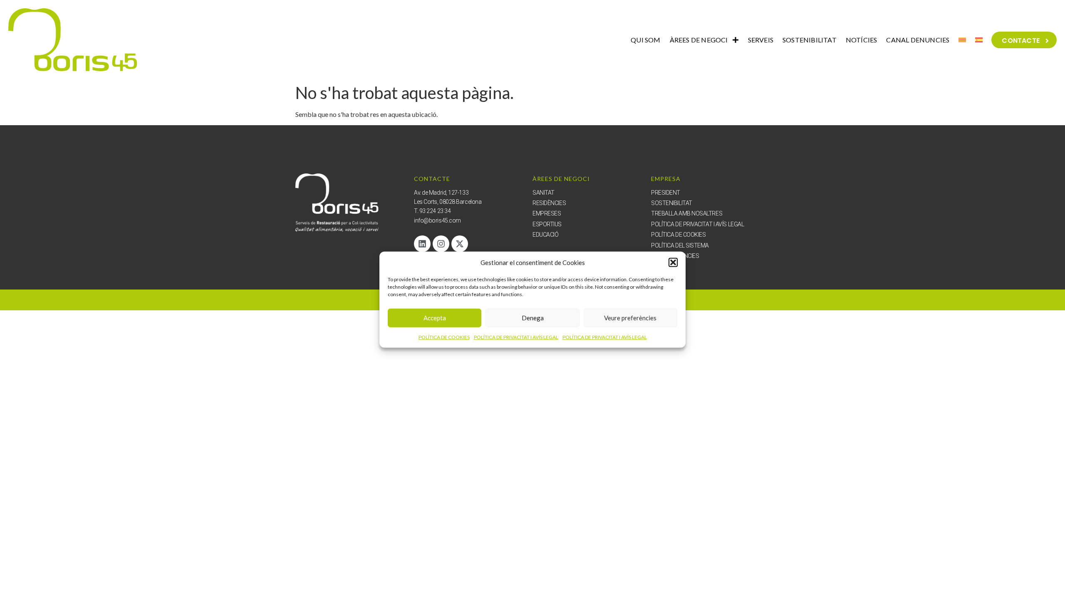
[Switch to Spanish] (979, 39)
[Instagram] (441, 243)
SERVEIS (760, 40)
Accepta (435, 318)
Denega (533, 318)
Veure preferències (630, 318)
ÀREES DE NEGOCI (699, 40)
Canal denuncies (675, 255)
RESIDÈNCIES (549, 203)
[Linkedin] (422, 243)
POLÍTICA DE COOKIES (444, 337)
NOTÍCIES (861, 40)
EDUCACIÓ (545, 234)
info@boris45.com (437, 220)
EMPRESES (546, 213)
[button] (673, 262)
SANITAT (543, 192)
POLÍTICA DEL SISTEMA (680, 245)
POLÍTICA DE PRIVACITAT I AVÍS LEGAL (516, 337)
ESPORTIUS (547, 224)
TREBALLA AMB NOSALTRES (686, 213)
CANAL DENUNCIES (917, 40)
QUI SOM (645, 40)
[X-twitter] (459, 243)
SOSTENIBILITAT (810, 40)
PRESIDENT (665, 192)
